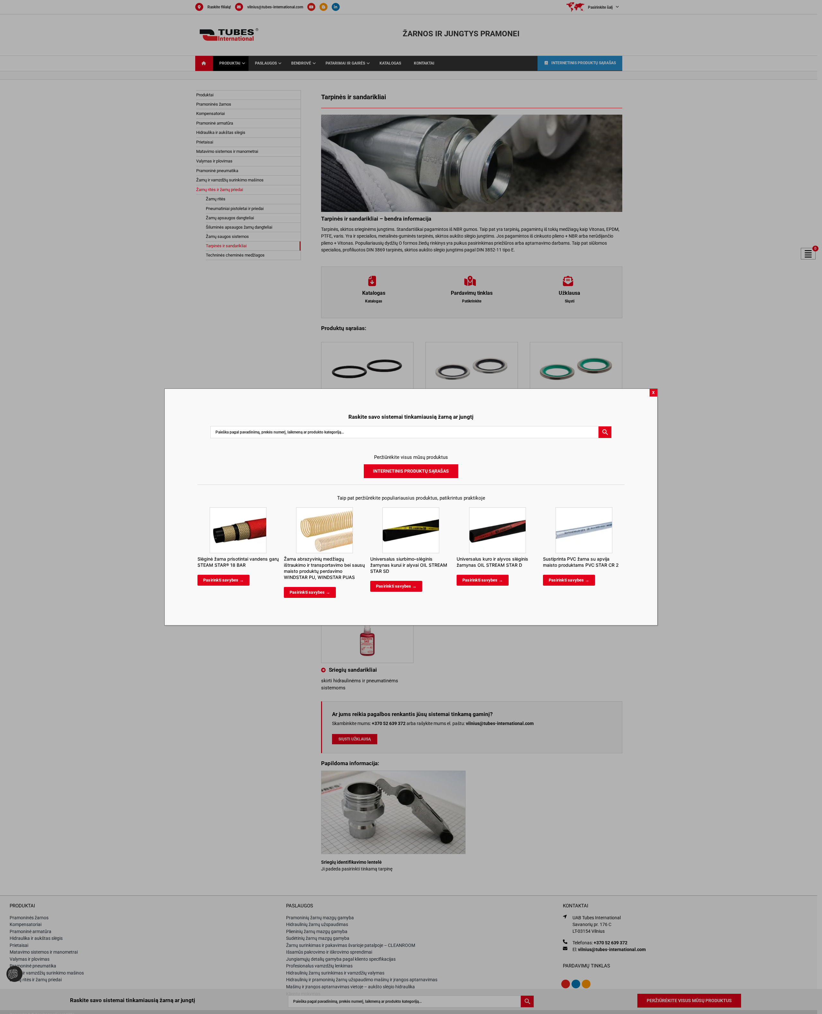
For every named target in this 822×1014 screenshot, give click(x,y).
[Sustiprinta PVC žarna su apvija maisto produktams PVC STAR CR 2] (583, 510)
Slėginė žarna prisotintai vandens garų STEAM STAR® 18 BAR (238, 562)
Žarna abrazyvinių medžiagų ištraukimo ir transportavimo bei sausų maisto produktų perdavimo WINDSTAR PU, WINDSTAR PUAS (324, 568)
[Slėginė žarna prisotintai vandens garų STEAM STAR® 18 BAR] (238, 510)
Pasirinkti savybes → (223, 580)
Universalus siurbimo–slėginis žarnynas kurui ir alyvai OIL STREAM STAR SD (408, 565)
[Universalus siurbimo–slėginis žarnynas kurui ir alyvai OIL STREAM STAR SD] (410, 510)
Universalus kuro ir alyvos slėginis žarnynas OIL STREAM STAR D (492, 562)
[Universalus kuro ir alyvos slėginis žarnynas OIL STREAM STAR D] (497, 510)
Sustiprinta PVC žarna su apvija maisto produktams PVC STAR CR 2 (581, 562)
